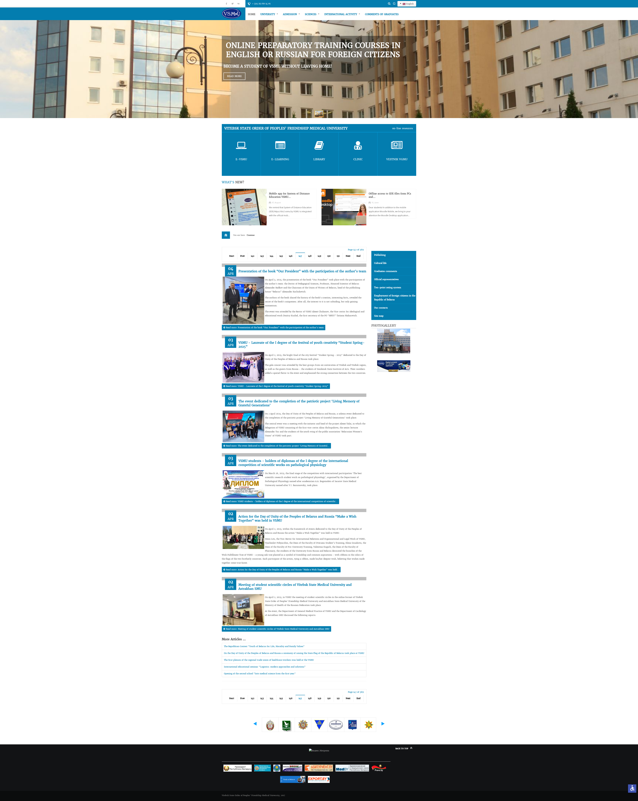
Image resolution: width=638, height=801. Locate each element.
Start (231, 256)
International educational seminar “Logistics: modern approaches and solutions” (265, 667)
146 (290, 256)
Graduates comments (385, 271)
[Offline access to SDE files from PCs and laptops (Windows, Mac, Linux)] (343, 207)
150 (329, 256)
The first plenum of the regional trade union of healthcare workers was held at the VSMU (269, 660)
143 (262, 256)
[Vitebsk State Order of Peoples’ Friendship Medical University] (233, 13)
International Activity (341, 14)
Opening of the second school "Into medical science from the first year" (260, 673)
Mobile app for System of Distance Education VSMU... (289, 195)
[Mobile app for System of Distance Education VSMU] (244, 207)
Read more (234, 76)
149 (319, 256)
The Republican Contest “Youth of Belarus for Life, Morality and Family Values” (264, 646)
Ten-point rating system (387, 287)
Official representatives (386, 279)
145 (281, 256)
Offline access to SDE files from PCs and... (390, 195)
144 (271, 256)
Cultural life (380, 263)
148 (310, 256)
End (358, 256)
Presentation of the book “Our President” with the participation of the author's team (302, 271)
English (410, 3)
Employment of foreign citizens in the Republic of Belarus (394, 297)
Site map (378, 315)
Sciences (311, 14)
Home (251, 14)
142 (252, 256)
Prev (242, 256)
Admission (290, 14)
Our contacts (381, 307)
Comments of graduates (382, 14)
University (268, 14)
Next (348, 256)
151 (338, 256)
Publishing (380, 255)
